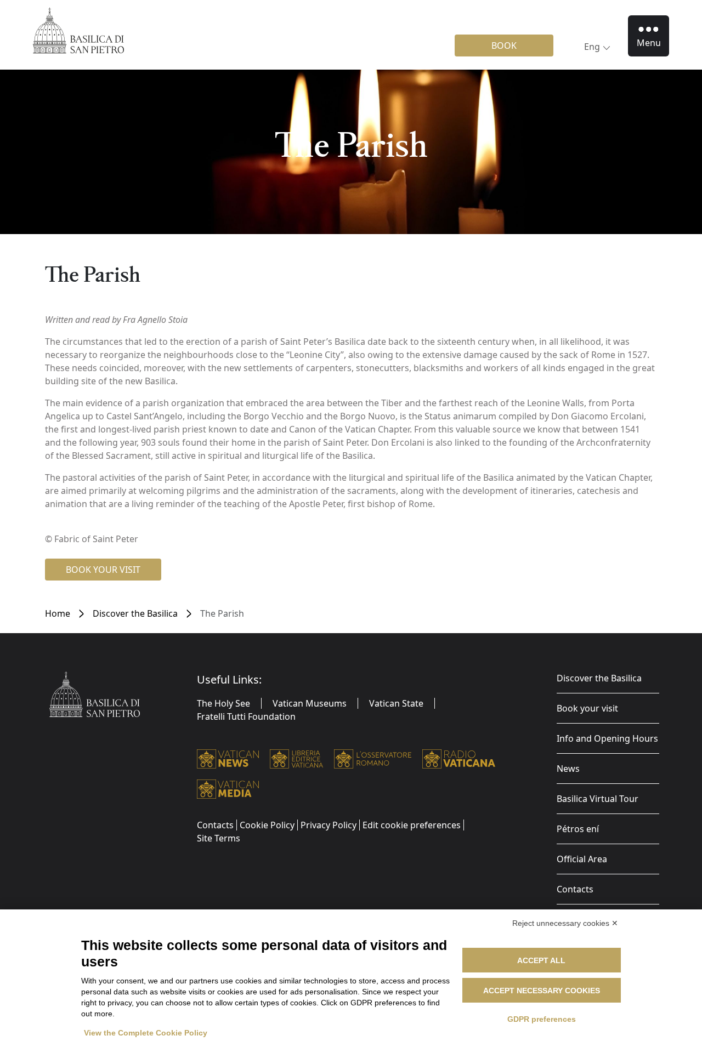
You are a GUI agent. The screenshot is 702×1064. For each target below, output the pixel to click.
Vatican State (396, 703)
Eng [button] (592, 47)
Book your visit (587, 708)
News (568, 769)
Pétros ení (578, 829)
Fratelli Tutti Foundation (246, 716)
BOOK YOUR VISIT (103, 570)
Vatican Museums (310, 703)
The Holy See (223, 703)
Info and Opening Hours (607, 738)
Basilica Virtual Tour (597, 799)
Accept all (541, 960)
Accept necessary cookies (541, 990)
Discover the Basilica (135, 613)
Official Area (582, 859)
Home (57, 613)
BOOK (504, 45)
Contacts (575, 889)
